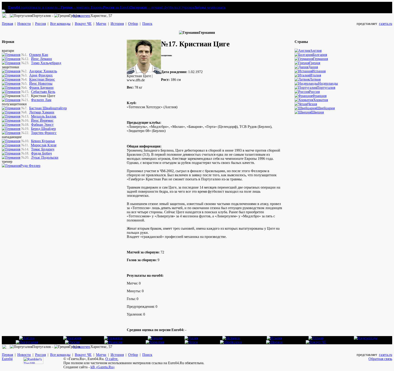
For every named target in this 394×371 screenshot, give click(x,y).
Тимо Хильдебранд (46, 63)
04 (11, 359)
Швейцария (325, 108)
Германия (320, 59)
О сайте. (111, 359)
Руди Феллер (30, 166)
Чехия (312, 104)
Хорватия (320, 100)
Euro (5, 359)
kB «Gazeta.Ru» (103, 367)
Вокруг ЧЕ (83, 24)
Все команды (60, 24)
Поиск (147, 24)
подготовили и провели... (34, 7)
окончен (84, 16)
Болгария (320, 55)
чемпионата (209, 7)
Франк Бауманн (41, 87)
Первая (7, 24)
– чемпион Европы (82, 7)
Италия (315, 75)
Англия (315, 51)
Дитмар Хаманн (41, 112)
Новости (24, 24)
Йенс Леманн (41, 59)
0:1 (75, 16)
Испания (319, 71)
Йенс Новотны (40, 83)
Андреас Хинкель (43, 71)
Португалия (326, 87)
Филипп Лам (41, 100)
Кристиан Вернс (42, 79)
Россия (40, 24)
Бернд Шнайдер (43, 129)
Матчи (101, 24)
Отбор (133, 24)
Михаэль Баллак (43, 116)
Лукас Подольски (44, 157)
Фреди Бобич (41, 153)
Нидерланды (328, 83)
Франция (319, 96)
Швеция (317, 112)
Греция (314, 63)
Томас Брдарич (42, 149)
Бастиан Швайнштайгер (48, 108)
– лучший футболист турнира (162, 7)
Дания (313, 67)
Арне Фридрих (41, 75)
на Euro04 (117, 7)
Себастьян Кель (43, 92)
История (117, 24)
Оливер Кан (38, 55)
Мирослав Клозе (44, 145)
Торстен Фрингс (44, 133)
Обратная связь (380, 359)
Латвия (315, 79)
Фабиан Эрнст (42, 124)
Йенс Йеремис (42, 120)
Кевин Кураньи (43, 141)
